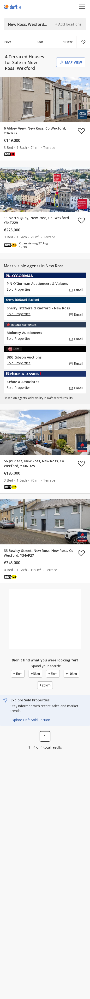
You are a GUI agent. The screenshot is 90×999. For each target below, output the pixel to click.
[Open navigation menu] (82, 6)
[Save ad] (81, 131)
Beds (40, 42)
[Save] (83, 42)
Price (8, 42)
